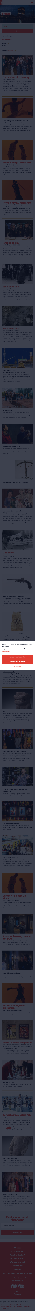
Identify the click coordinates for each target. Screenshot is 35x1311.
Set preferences (17, 666)
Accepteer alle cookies (17, 657)
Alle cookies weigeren (17, 661)
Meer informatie (6, 651)
